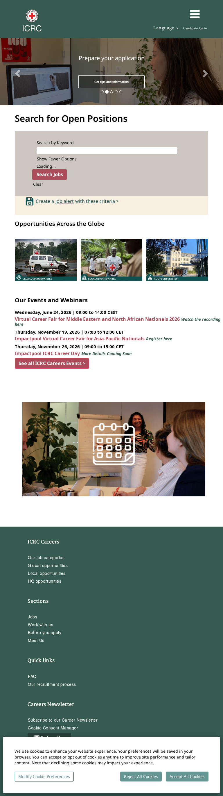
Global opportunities (48, 565)
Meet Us (36, 640)
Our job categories (46, 557)
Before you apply (44, 632)
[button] (179, 14)
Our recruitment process (52, 684)
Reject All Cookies (141, 776)
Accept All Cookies (187, 776)
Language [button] (164, 28)
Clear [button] (38, 184)
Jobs (32, 616)
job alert (64, 201)
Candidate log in (195, 28)
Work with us (40, 624)
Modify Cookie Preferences (44, 776)
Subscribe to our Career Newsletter (63, 720)
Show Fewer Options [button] (57, 159)
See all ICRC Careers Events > (52, 363)
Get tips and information (111, 82)
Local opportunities (47, 573)
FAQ (32, 676)
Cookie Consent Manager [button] (53, 727)
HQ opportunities (44, 581)
